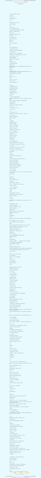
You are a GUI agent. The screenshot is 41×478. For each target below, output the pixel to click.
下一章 (21, 474)
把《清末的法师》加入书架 (19, 477)
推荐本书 (28, 0)
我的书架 (32, 0)
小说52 (6, 0)
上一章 (19, 474)
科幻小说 (8, 0)
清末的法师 (11, 0)
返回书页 (34, 0)
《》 (14, 477)
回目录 (20, 474)
